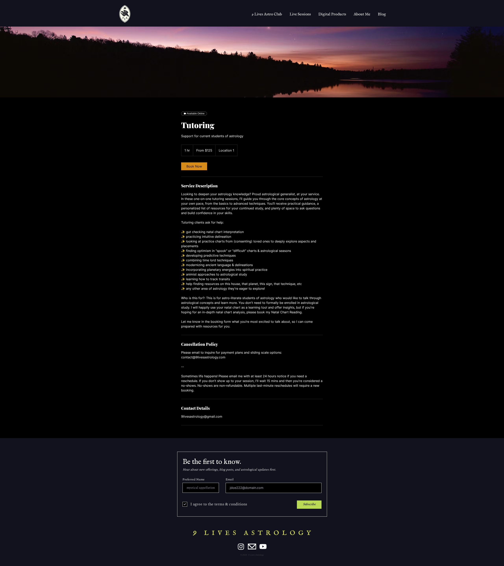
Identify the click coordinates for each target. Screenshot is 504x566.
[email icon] (252, 546)
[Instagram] (241, 546)
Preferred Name (194, 479)
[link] (194, 166)
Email (230, 479)
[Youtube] (263, 546)
